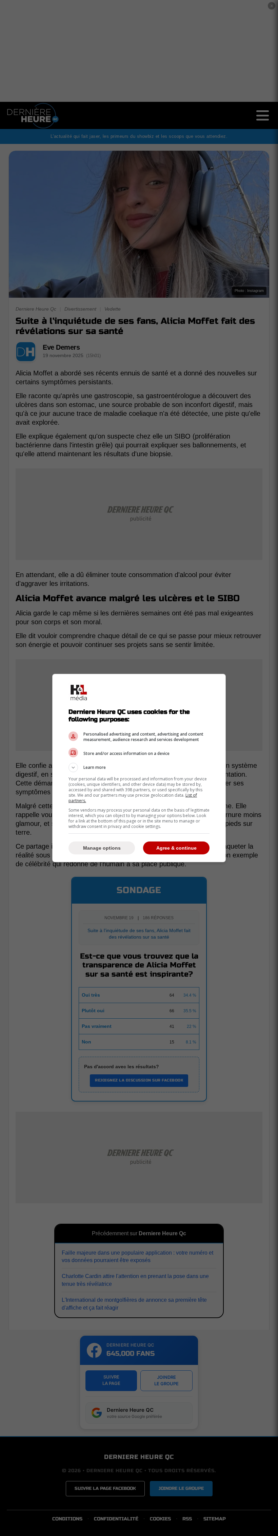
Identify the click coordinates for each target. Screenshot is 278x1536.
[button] (139, 767)
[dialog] (139, 768)
